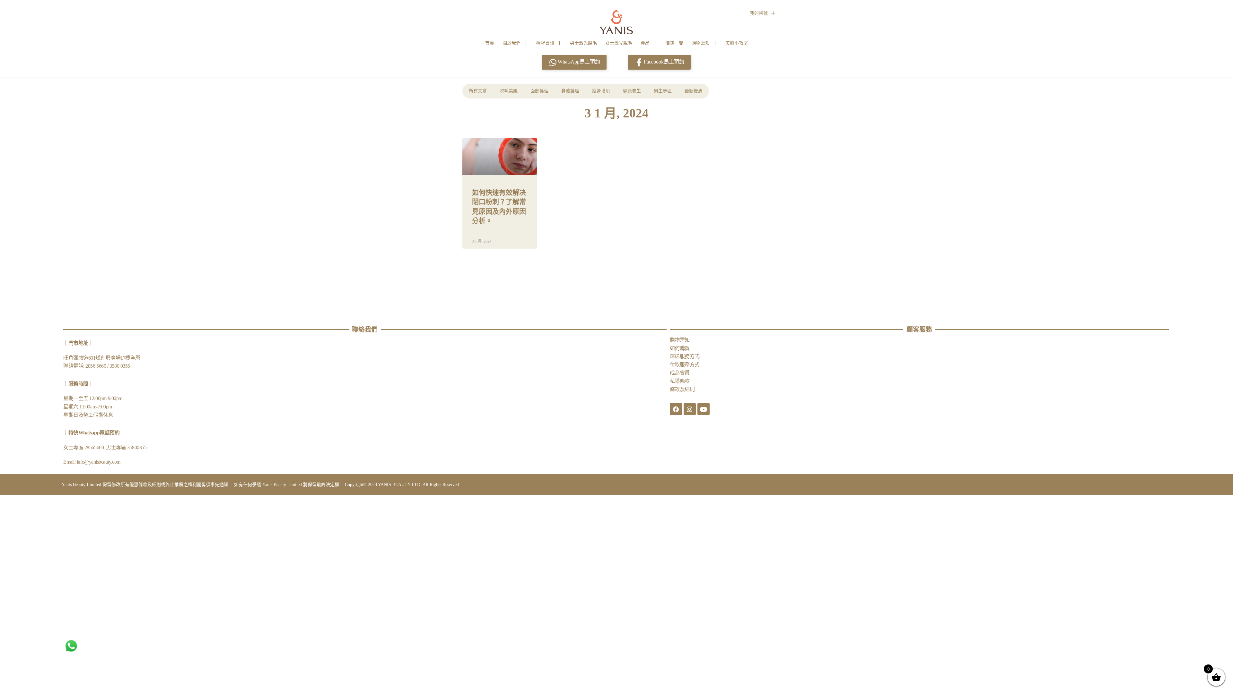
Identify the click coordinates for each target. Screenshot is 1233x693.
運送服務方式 (685, 356)
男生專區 (663, 91)
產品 (645, 43)
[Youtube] (703, 409)
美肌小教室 (736, 43)
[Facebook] (676, 409)
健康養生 (632, 91)
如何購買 (680, 348)
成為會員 (680, 372)
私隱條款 (680, 381)
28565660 (94, 447)
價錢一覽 (674, 43)
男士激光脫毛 (583, 43)
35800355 (136, 447)
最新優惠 (694, 91)
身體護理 (570, 91)
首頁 (489, 43)
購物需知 (701, 43)
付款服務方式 (685, 364)
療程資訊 (545, 43)
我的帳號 (759, 13)
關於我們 (511, 43)
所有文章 (478, 91)
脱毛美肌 (509, 91)
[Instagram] (690, 409)
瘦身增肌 (601, 91)
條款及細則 (682, 389)
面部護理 (539, 91)
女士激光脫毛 (618, 43)
